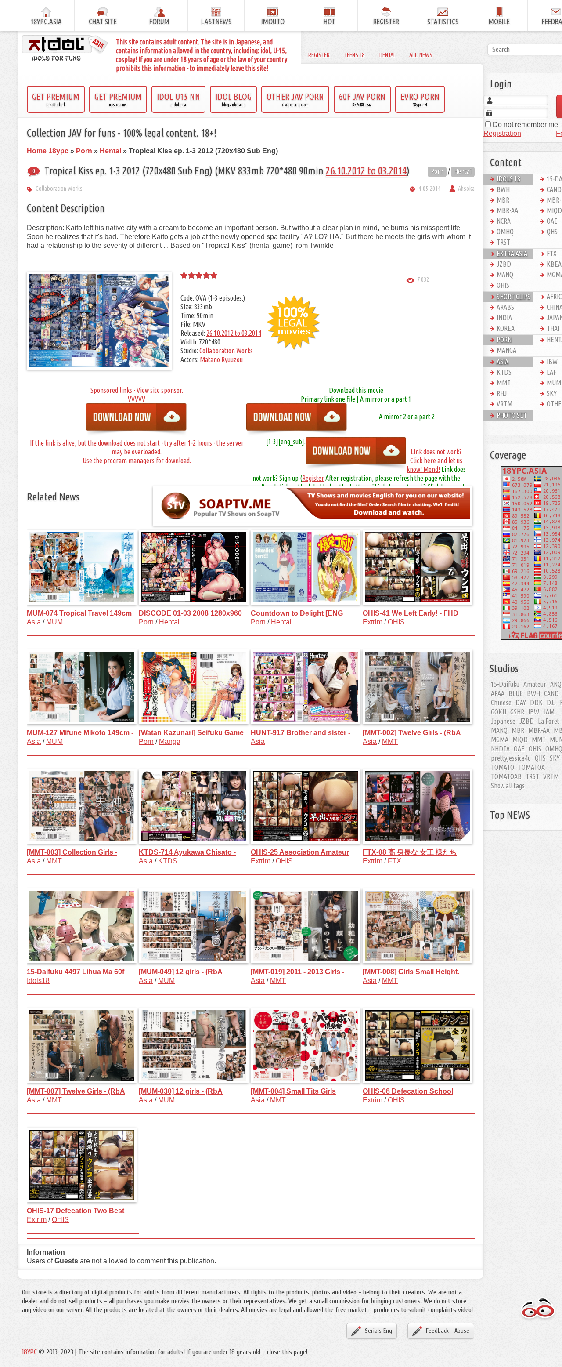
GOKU (498, 712)
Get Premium (55, 99)
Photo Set (512, 415)
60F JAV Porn (362, 99)
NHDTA (500, 749)
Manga (169, 741)
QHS (540, 758)
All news (420, 55)
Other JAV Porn (295, 99)
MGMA (499, 739)
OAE (519, 749)
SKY (555, 758)
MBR (503, 200)
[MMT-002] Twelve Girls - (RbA (412, 732)
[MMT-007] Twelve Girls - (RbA (76, 1091)
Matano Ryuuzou (221, 359)
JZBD (504, 264)
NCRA (504, 221)
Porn (437, 171)
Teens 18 (354, 55)
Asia (34, 622)
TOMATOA (531, 767)
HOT (329, 21)
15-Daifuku (505, 684)
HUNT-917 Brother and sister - (300, 732)
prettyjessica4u (511, 758)
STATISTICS (442, 21)
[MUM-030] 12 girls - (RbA (181, 1091)
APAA (497, 693)
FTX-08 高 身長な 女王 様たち (410, 852)
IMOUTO (273, 21)
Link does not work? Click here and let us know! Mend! (434, 460)
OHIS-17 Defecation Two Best (75, 1211)
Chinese (501, 703)
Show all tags (508, 786)
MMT (390, 741)
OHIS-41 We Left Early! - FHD (410, 613)
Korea (506, 328)
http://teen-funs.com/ (136, 420)
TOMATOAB (506, 776)
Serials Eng (378, 1330)
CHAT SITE (103, 21)
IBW (533, 712)
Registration (502, 133)
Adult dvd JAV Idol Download (538, 1309)
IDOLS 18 (508, 179)
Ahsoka (466, 188)
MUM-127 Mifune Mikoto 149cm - (80, 732)
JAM (549, 712)
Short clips (513, 297)
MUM (54, 622)
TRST (503, 242)
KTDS (167, 861)
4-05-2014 (429, 188)
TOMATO (502, 767)
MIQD (520, 739)
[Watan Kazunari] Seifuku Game (191, 732)
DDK (536, 703)
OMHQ (505, 232)
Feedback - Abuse (447, 1330)
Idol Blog (233, 99)
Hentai (387, 55)
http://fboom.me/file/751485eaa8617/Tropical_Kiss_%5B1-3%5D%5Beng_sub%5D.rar (356, 454)
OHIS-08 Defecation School (408, 1091)
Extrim (372, 622)
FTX (394, 861)
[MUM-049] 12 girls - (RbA (181, 971)
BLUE (515, 693)
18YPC (29, 1352)
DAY (520, 703)
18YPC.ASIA (46, 21)
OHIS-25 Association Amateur (300, 852)
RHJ (502, 393)
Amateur (534, 684)
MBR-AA (507, 210)
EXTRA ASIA (512, 253)
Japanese (503, 721)
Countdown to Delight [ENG (297, 613)
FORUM (159, 21)
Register (319, 55)
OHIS (396, 622)
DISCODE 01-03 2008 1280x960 (190, 613)
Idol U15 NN (178, 99)
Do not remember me (524, 124)
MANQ (505, 275)
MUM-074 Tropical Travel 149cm (79, 613)
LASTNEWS (216, 21)
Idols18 (38, 980)
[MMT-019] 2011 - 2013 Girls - (297, 971)
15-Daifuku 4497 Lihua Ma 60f (75, 971)
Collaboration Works (59, 188)
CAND (551, 693)
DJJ (551, 703)
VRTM (504, 404)
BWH (503, 189)
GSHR (517, 712)
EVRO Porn (420, 99)
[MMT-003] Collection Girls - (72, 852)
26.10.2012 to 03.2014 (366, 171)
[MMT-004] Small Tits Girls (293, 1091)
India (504, 318)
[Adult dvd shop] (65, 48)
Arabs (505, 307)
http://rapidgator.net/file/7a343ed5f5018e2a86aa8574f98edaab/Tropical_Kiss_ (296, 420)
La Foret (548, 721)
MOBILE (499, 21)
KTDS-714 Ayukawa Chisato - (187, 852)
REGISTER (386, 21)
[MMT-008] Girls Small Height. (411, 971)
